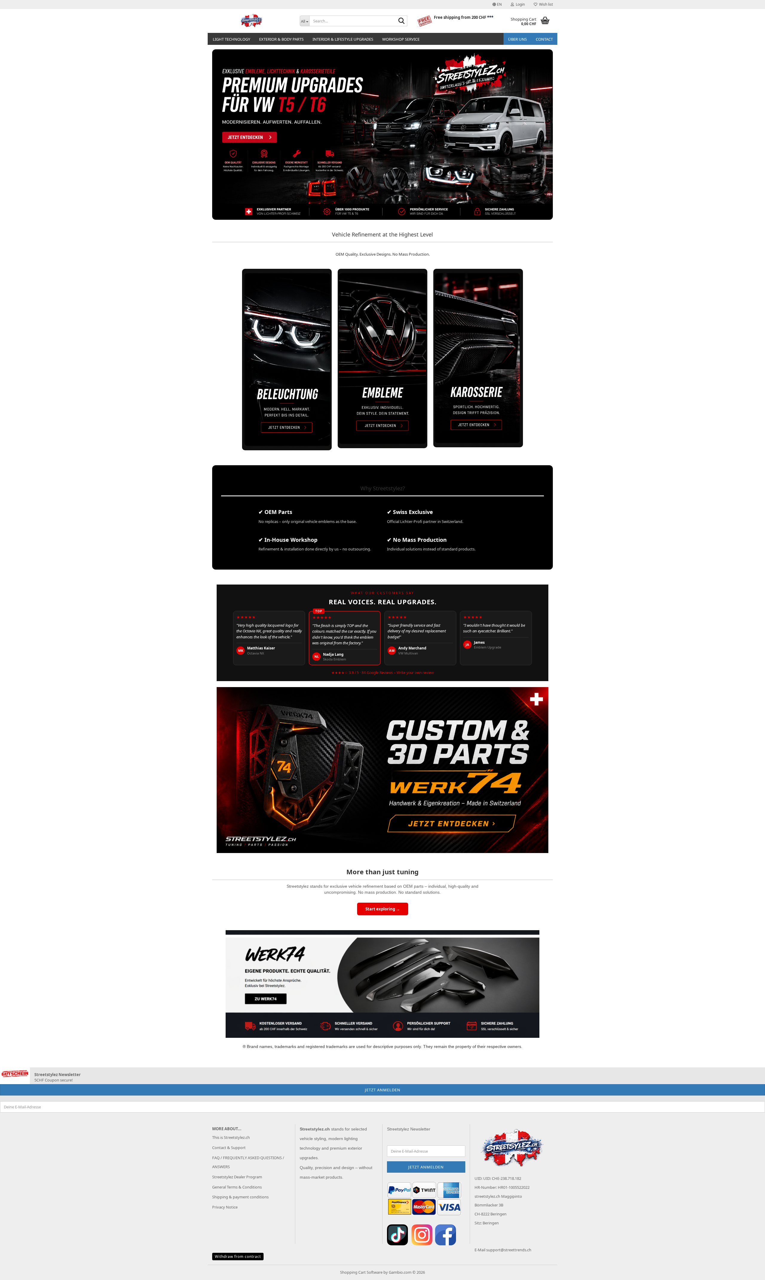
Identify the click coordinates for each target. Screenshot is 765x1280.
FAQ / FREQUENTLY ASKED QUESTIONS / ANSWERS (248, 1162)
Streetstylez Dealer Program (237, 1177)
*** (490, 17)
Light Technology (231, 39)
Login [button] (519, 4)
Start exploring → (382, 909)
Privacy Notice (225, 1207)
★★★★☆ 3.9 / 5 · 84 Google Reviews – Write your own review (382, 672)
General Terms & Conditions (237, 1187)
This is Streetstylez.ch (231, 1137)
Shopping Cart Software (361, 1272)
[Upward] (749, 1271)
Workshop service (401, 39)
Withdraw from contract (238, 1256)
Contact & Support (229, 1147)
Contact (544, 39)
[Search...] (401, 21)
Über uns (517, 39)
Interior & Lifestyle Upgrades (343, 39)
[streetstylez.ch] (251, 21)
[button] (497, 4)
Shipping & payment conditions (240, 1197)
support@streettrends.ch (508, 1249)
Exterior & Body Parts (281, 39)
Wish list (545, 4)
